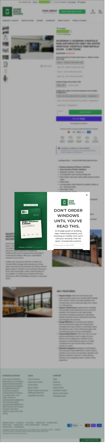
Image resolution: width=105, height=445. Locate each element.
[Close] (86, 195)
